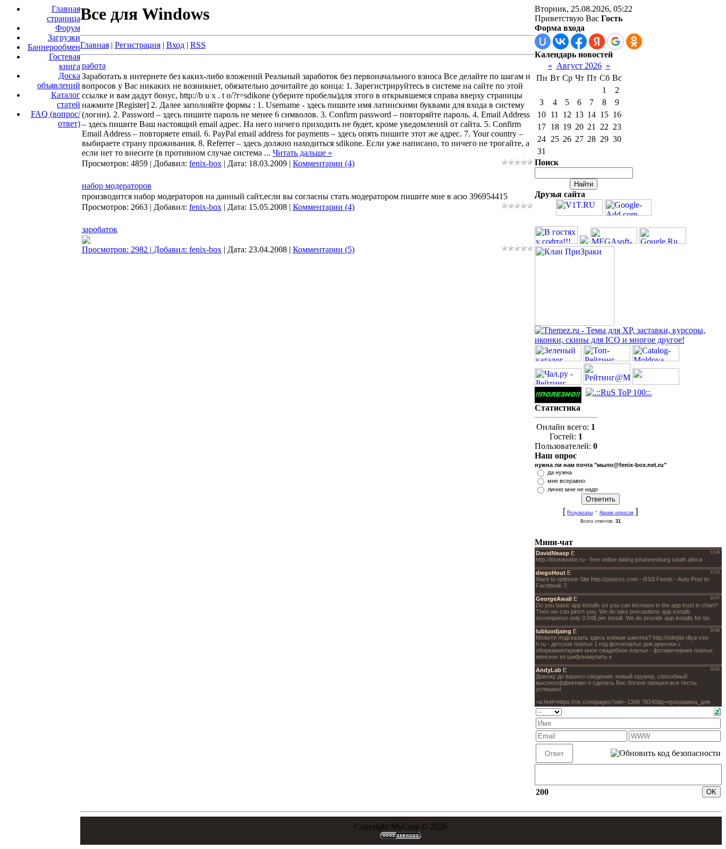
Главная (94, 44)
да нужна (559, 472)
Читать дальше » (302, 152)
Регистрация (138, 44)
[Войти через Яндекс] (597, 41)
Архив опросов (617, 512)
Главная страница (63, 13)
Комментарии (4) (323, 163)
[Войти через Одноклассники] (634, 41)
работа (94, 65)
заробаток (99, 229)
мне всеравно (566, 481)
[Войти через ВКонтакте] (561, 41)
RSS (198, 44)
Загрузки (64, 37)
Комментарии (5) (323, 249)
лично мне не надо (572, 489)
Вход (175, 44)
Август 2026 (579, 65)
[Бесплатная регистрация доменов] (579, 212)
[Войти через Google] (615, 41)
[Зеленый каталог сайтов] (558, 358)
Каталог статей (65, 99)
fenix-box (205, 163)
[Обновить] (717, 710)
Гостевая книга (64, 61)
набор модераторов (116, 185)
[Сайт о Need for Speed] (584, 240)
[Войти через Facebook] (579, 41)
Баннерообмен (54, 47)
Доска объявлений (58, 80)
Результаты (580, 512)
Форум (67, 27)
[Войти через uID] (543, 41)
